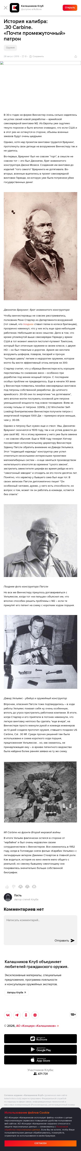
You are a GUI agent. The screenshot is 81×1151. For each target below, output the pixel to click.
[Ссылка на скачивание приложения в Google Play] (40, 1049)
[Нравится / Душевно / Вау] (27, 886)
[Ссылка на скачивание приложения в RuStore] (40, 1038)
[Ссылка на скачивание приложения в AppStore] (40, 1059)
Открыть (70, 7)
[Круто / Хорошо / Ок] (7, 886)
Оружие (10, 47)
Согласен (40, 1143)
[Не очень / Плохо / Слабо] (14, 886)
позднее (28, 324)
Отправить (62, 940)
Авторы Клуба (15, 992)
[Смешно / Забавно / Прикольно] (20, 886)
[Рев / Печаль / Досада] (34, 886)
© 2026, (30, 1026)
